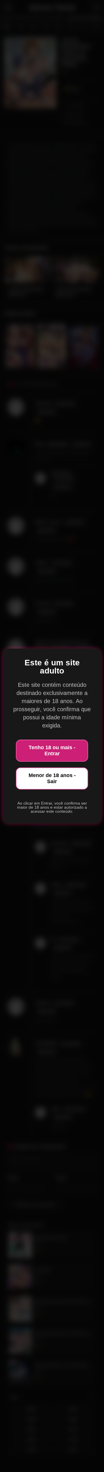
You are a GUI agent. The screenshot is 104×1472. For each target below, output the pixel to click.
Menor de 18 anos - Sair (52, 778)
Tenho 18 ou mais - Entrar (52, 750)
